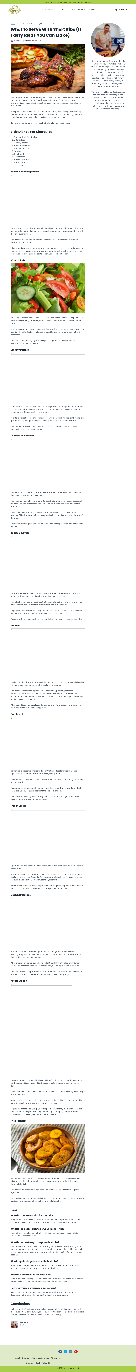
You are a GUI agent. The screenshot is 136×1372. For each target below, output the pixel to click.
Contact (91, 10)
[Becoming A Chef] (14, 9)
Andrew (18, 41)
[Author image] (12, 41)
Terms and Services (40, 1358)
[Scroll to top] (131, 1369)
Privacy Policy (57, 1358)
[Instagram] (70, 1351)
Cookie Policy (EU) (43, 1363)
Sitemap (29, 1363)
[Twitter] (65, 1351)
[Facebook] (60, 1351)
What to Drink (78, 10)
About (43, 10)
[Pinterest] (76, 1351)
